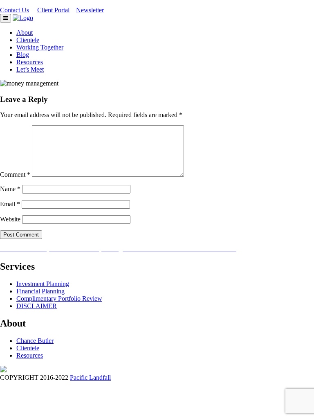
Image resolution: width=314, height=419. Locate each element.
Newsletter (90, 10)
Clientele (27, 39)
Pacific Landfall (90, 377)
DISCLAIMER (36, 305)
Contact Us (14, 10)
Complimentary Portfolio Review (59, 298)
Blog (22, 54)
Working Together (39, 47)
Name (10, 188)
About (24, 32)
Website (10, 219)
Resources (29, 62)
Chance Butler (35, 340)
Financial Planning (40, 291)
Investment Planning (42, 283)
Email (10, 203)
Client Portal (53, 10)
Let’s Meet (30, 69)
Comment (15, 174)
